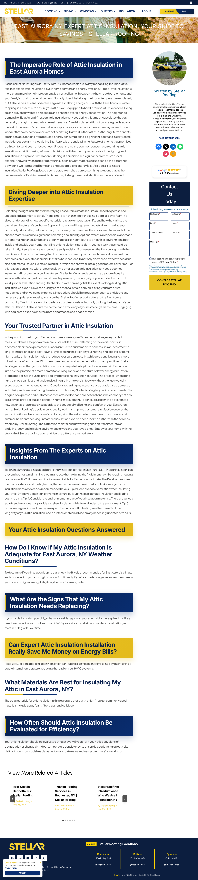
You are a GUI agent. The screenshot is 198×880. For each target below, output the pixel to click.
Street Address (156, 232)
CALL (184, 11)
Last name (176, 214)
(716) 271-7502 (23, 2)
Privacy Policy (11, 868)
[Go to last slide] (12, 798)
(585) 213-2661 (58, 2)
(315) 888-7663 (171, 864)
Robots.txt (44, 870)
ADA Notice (66, 867)
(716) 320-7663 (137, 864)
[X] (166, 147)
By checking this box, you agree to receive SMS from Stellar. (169, 260)
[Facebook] (159, 147)
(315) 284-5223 (91, 2)
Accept (22, 873)
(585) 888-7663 (103, 864)
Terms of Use (53, 867)
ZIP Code (175, 232)
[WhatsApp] (180, 147)
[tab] (63, 820)
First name (155, 214)
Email (153, 223)
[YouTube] (28, 858)
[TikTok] (36, 858)
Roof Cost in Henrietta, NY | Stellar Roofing (23, 791)
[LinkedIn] (173, 147)
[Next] (124, 798)
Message (154, 242)
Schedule (169, 11)
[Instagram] (166, 154)
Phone (174, 223)
